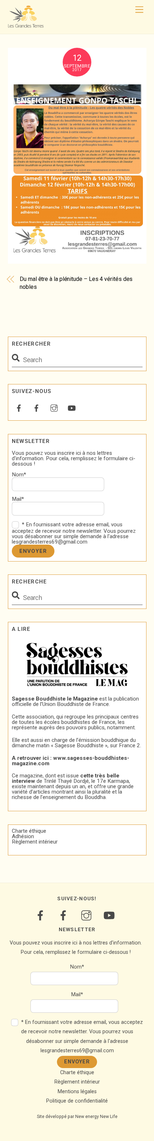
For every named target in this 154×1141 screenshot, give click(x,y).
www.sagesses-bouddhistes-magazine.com (70, 761)
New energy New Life (96, 1116)
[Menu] (139, 10)
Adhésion (23, 836)
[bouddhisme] (36, 407)
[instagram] (54, 407)
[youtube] (71, 407)
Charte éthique (29, 831)
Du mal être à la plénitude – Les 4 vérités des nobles (76, 283)
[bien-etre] (19, 407)
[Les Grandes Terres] (26, 25)
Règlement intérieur (35, 842)
